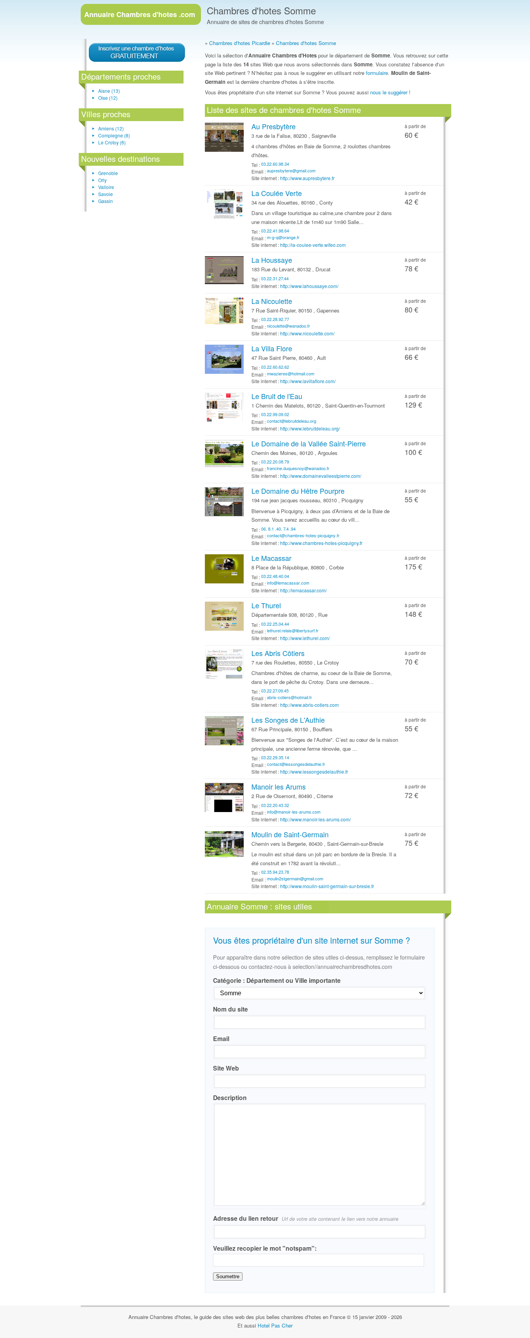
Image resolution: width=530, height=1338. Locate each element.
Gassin (105, 201)
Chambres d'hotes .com (139, 14)
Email (221, 1038)
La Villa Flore (271, 348)
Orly (102, 180)
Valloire (106, 187)
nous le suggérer (388, 92)
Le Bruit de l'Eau (276, 396)
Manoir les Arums (278, 786)
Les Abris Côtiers (278, 653)
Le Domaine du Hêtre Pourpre (298, 491)
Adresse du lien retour (305, 1218)
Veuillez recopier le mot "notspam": (265, 1248)
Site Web (226, 1068)
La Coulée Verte (276, 193)
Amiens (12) (111, 128)
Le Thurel (266, 605)
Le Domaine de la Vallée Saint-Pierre (308, 443)
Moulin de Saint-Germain (290, 834)
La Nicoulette (271, 301)
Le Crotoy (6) (112, 142)
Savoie (105, 194)
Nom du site (230, 1009)
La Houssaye (271, 260)
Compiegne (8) (114, 135)
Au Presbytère (273, 126)
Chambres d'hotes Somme (261, 10)
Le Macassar (271, 558)
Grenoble (108, 173)
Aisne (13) (109, 90)
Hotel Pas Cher (275, 1325)
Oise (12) (108, 97)
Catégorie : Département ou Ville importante (277, 980)
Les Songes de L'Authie (288, 720)
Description (230, 1097)
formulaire (377, 72)
